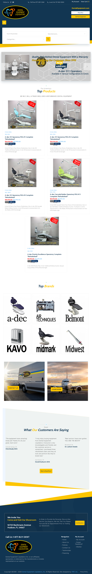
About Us (65, 542)
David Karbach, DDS (42, 462)
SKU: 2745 (52, 192)
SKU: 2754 (52, 134)
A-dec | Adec (8, 132)
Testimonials (66, 550)
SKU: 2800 (8, 192)
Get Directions (80, 523)
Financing (65, 553)
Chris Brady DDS (11, 449)
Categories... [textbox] (11, 39)
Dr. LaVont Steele (71, 447)
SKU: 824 (7, 134)
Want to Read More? (46, 471)
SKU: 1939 (30, 251)
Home (64, 539)
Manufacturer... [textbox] (53, 34)
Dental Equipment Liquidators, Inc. (33, 572)
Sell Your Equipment (80, 16)
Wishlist (78, 547)
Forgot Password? (79, 543)
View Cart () (85, 1)
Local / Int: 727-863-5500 (56, 2)
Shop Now (80, 12)
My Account (75, 1)
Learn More (56, 389)
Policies (65, 545)
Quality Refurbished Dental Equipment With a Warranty (60, 56)
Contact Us (13, 388)
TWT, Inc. (75, 572)
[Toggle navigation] (4, 23)
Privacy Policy (84, 572)
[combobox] (66, 34)
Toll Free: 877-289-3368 (37, 2)
